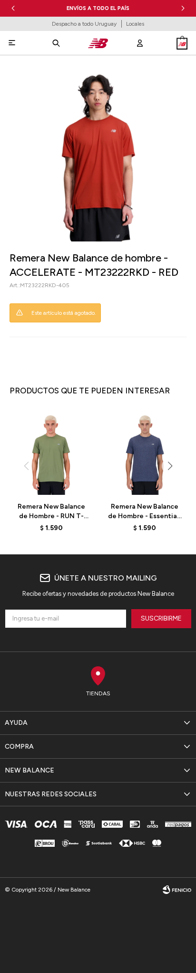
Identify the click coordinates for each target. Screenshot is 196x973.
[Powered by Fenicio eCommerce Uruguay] (177, 890)
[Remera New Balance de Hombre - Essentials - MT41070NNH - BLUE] (144, 453)
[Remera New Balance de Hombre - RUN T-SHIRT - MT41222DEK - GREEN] (51, 453)
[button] (183, 8)
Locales (135, 23)
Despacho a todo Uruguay (84, 23)
